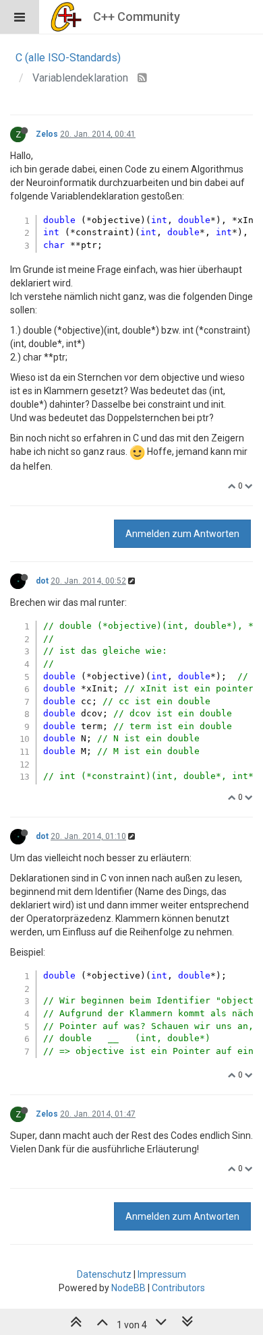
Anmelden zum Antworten (182, 533)
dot (42, 581)
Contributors (178, 1287)
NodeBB (128, 1287)
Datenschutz (104, 1274)
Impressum (162, 1274)
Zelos (47, 134)
